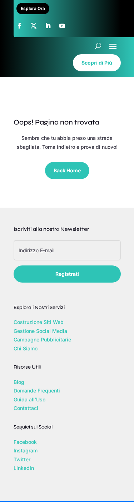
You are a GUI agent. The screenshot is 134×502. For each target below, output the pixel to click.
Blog (19, 382)
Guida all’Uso (29, 399)
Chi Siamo (26, 348)
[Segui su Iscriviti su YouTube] (62, 25)
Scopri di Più (96, 63)
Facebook (25, 442)
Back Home (67, 170)
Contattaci (26, 408)
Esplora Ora (33, 8)
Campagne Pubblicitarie (42, 339)
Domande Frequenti (37, 390)
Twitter (22, 459)
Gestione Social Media (40, 331)
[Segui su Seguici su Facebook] (19, 25)
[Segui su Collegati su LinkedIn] (48, 25)
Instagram (26, 450)
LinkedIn (24, 468)
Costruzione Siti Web (39, 322)
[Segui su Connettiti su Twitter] (33, 25)
